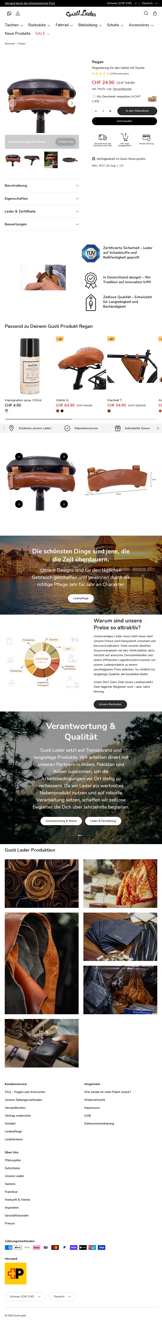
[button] (9, 13)
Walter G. (62, 400)
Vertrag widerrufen (18, 1115)
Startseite (10, 43)
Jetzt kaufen (124, 121)
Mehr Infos (67, 142)
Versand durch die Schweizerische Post (30, 3)
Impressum (92, 1108)
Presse (10, 1223)
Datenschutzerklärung (99, 1123)
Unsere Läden (14, 1176)
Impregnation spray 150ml (23, 400)
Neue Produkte (18, 33)
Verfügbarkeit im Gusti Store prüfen (120, 159)
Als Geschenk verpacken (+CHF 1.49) (116, 98)
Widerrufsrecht (94, 1100)
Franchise (11, 1192)
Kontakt (10, 1123)
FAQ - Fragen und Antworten (25, 1092)
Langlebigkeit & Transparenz (94, 805)
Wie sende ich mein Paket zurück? (107, 1092)
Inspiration (12, 1207)
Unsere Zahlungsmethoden (23, 1100)
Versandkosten (122, 89)
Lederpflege (81, 598)
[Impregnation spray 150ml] (30, 366)
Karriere (10, 1184)
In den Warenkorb (137, 111)
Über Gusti (56, 805)
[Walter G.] (81, 366)
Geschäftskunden (17, 1215)
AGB (87, 1115)
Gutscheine (12, 1168)
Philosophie (13, 1160)
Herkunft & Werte (17, 1200)
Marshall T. (114, 400)
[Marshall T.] (132, 366)
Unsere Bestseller (110, 704)
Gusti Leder (20, 1315)
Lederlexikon (14, 1139)
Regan (22, 43)
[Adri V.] (160, 411)
